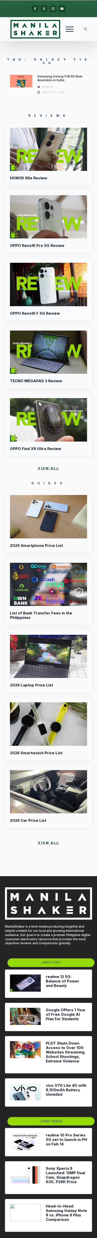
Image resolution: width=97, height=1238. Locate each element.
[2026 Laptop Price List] (48, 656)
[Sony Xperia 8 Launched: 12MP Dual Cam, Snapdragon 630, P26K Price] (25, 1177)
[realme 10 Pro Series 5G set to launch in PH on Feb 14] (25, 1142)
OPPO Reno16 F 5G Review (35, 313)
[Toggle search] (85, 29)
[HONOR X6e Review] (48, 149)
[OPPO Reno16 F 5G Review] (48, 284)
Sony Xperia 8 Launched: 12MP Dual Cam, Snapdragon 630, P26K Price (65, 1175)
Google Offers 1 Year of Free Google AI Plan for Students (66, 1014)
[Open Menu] (70, 29)
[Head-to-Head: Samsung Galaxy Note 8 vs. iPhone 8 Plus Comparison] (25, 1215)
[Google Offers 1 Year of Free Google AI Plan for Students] (25, 1017)
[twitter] (44, 8)
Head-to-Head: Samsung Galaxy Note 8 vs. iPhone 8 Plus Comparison (66, 1213)
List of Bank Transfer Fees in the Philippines (41, 615)
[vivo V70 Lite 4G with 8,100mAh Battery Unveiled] (25, 1092)
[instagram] (52, 8)
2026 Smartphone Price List (36, 545)
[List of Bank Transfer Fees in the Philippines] (48, 584)
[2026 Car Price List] (48, 791)
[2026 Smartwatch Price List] (48, 724)
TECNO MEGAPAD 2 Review (36, 381)
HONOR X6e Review (28, 178)
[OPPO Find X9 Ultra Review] (48, 419)
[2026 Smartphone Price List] (48, 516)
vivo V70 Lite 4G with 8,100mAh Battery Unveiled (66, 1090)
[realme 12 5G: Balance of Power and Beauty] (25, 984)
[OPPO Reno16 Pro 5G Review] (48, 216)
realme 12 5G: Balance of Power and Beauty (62, 981)
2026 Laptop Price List (31, 685)
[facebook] (35, 8)
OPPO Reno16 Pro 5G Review (37, 245)
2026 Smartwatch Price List (36, 753)
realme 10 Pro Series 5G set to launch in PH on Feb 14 (66, 1139)
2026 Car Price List (28, 820)
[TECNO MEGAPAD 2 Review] (48, 352)
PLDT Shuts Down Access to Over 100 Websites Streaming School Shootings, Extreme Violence (65, 1052)
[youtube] (61, 8)
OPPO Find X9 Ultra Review (35, 449)
